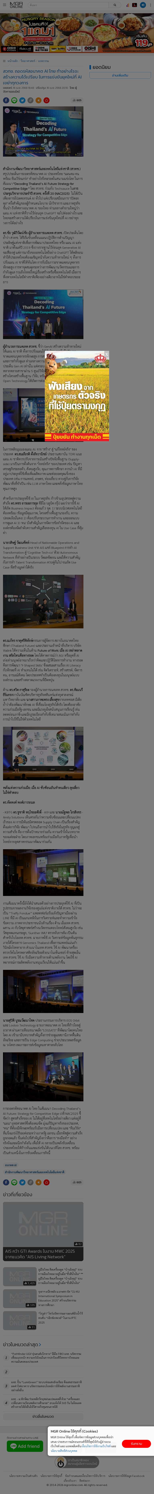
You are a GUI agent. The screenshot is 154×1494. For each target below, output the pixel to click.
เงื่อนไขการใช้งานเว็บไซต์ (96, 1446)
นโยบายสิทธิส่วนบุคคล (64, 1450)
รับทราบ (136, 1443)
